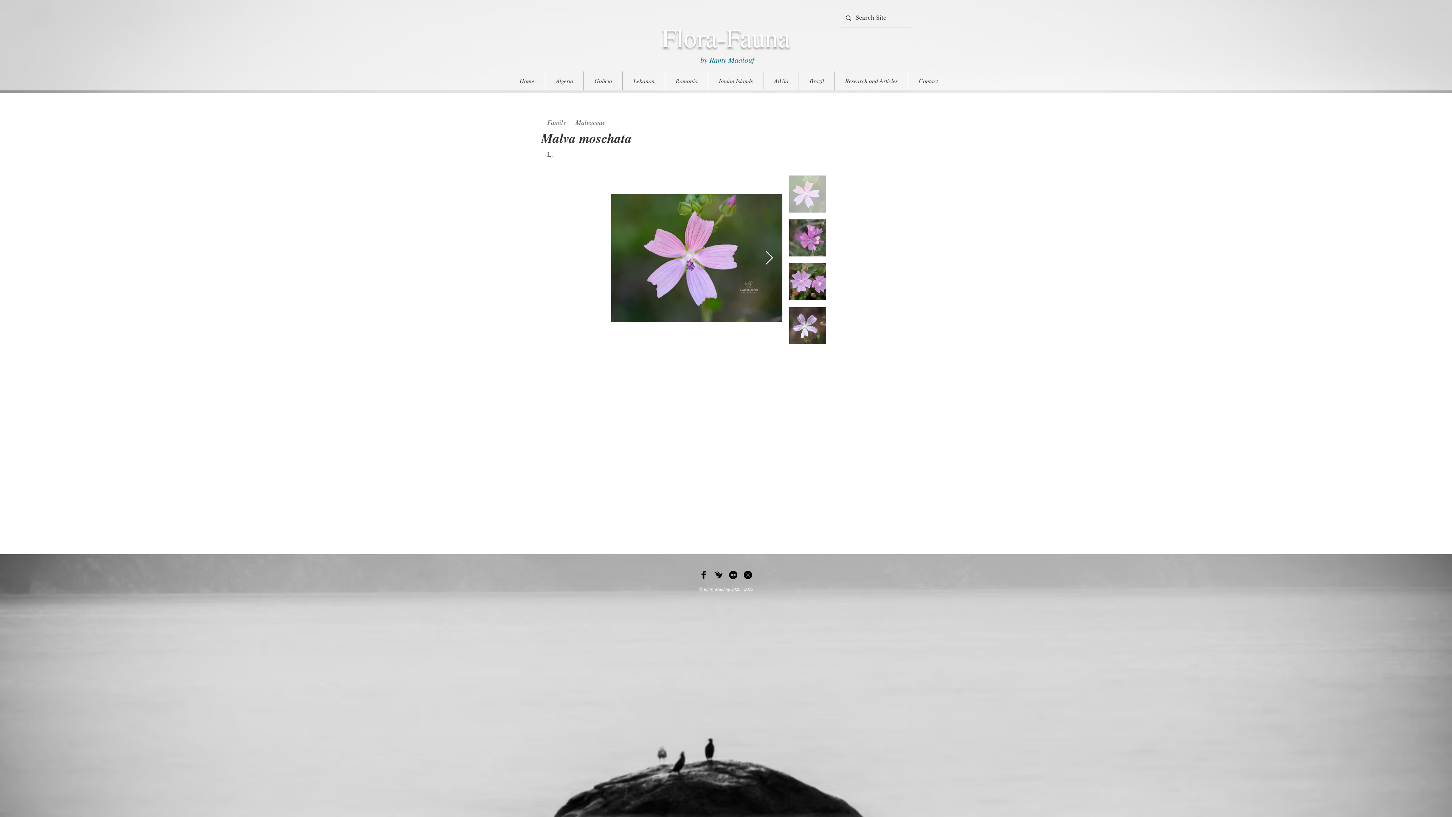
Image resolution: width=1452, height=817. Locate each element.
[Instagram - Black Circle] (748, 575)
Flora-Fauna (726, 37)
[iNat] (718, 575)
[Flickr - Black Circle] (733, 575)
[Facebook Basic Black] (704, 575)
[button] (871, 80)
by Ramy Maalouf (726, 60)
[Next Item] (769, 258)
